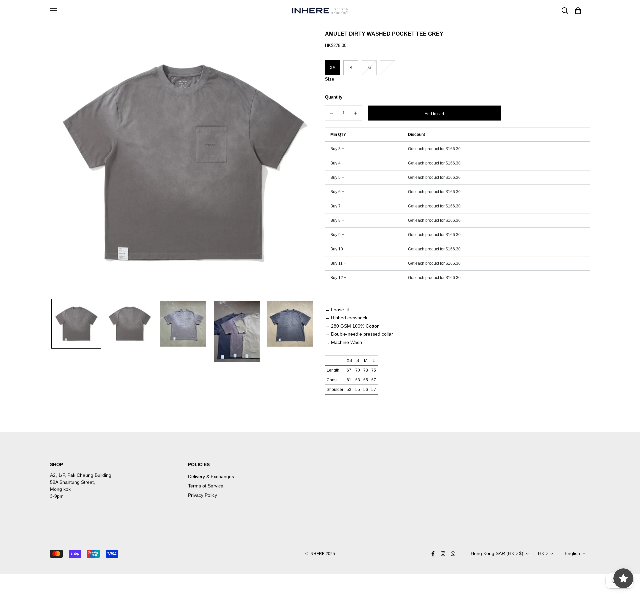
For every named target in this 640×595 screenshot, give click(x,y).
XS (333, 67)
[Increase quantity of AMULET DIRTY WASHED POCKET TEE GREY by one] (356, 113)
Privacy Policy (202, 495)
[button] (577, 10)
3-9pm (57, 496)
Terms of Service (205, 485)
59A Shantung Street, (72, 482)
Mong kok (60, 489)
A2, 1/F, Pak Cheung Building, (81, 475)
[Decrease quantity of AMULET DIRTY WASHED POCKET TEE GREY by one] (331, 113)
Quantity (333, 97)
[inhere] (320, 11)
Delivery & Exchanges (211, 476)
